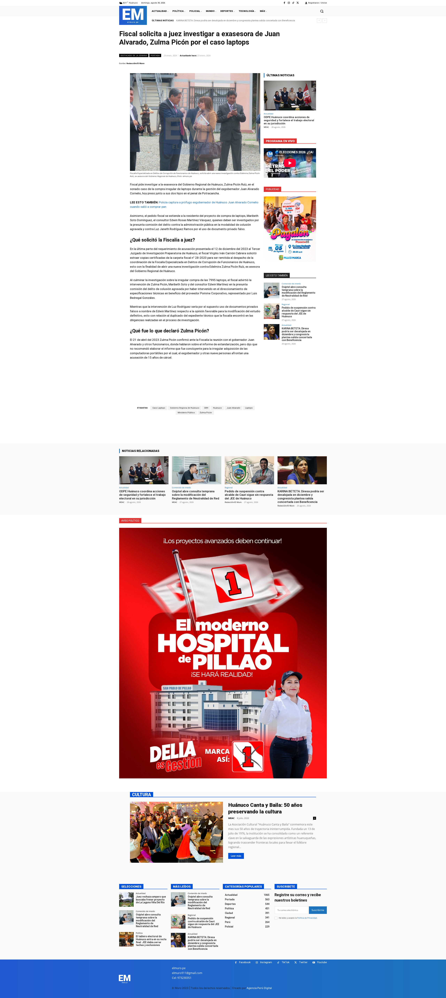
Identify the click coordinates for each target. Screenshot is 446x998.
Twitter (303, 962)
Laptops (249, 408)
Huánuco (217, 408)
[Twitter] (297, 3)
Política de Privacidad (307, 918)
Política (139, 933)
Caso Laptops (158, 408)
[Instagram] (289, 3)
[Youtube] (314, 963)
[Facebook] (284, 3)
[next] (324, 20)
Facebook (245, 962)
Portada (155, 55)
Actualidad (268, 114)
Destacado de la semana (134, 55)
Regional (286, 304)
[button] (322, 11)
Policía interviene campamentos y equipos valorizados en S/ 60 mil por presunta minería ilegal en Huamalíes (230, 20)
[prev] (319, 20)
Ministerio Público (186, 412)
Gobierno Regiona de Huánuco (184, 408)
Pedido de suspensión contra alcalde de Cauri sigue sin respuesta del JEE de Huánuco (299, 312)
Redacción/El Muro (135, 63)
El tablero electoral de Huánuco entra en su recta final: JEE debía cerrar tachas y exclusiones (151, 940)
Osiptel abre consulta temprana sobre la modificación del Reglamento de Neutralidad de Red (298, 291)
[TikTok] (293, 3)
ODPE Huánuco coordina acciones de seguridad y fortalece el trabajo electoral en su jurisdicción (289, 120)
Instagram (266, 962)
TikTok (285, 962)
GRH (206, 408)
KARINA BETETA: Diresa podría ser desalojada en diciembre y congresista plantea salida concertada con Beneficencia (297, 334)
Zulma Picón (206, 412)
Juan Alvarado (233, 408)
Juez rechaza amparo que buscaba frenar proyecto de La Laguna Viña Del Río (151, 899)
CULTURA (141, 794)
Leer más (236, 856)
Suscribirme (318, 910)
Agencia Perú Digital (259, 988)
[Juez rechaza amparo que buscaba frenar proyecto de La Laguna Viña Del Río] (126, 899)
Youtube (322, 962)
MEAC (266, 127)
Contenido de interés (291, 284)
